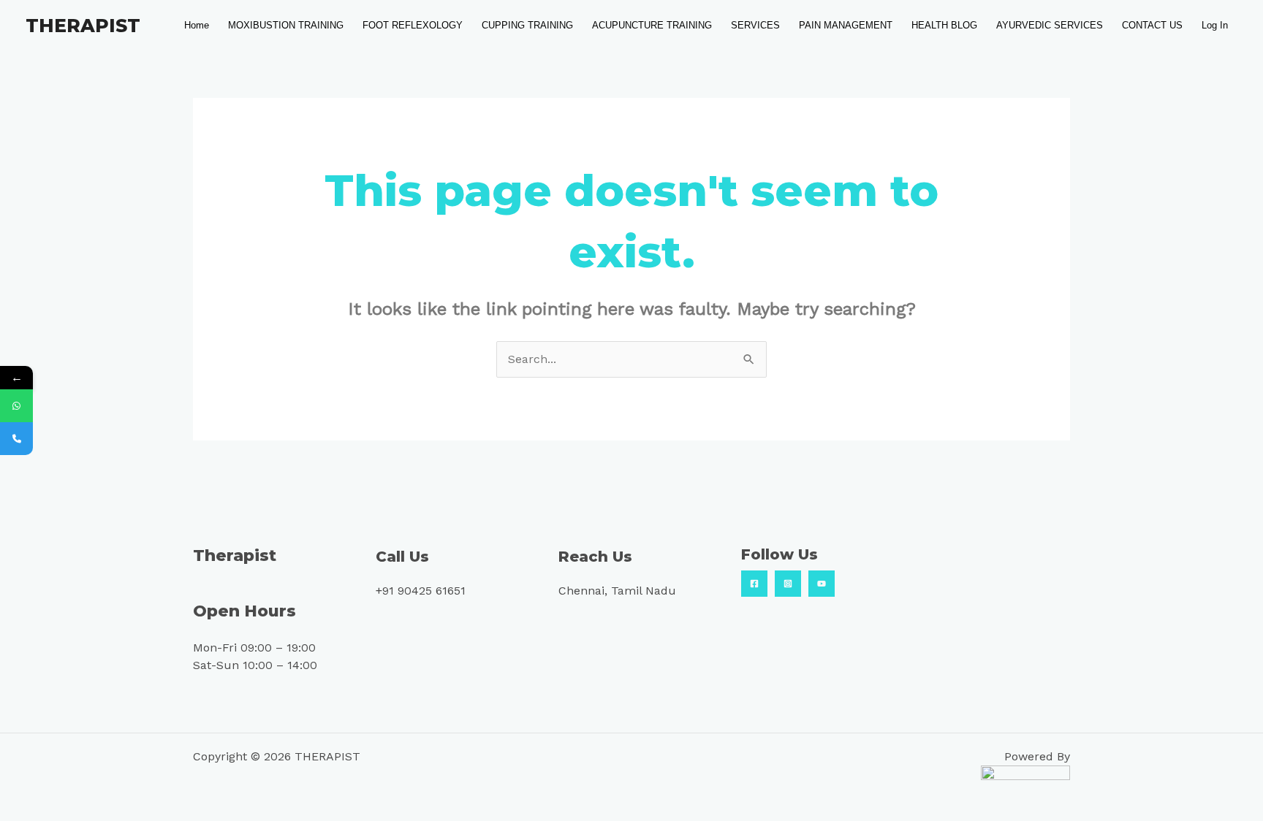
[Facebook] (754, 583)
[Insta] (788, 583)
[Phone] (16, 438)
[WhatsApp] (16, 405)
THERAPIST (83, 26)
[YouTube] (821, 583)
